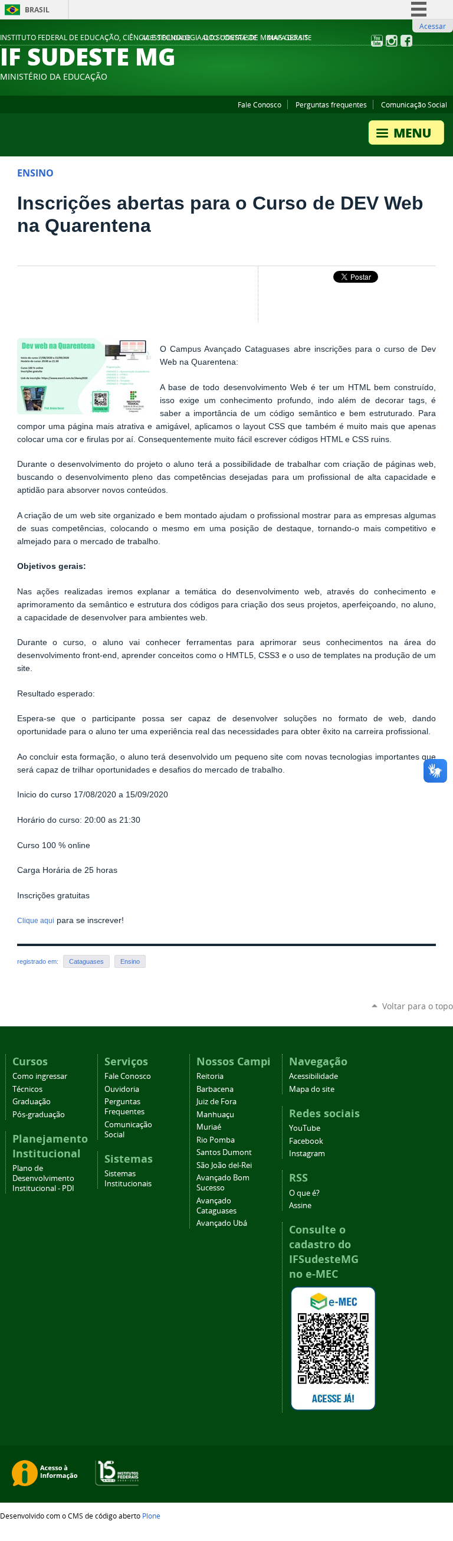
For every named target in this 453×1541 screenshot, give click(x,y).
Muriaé (208, 1127)
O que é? (304, 1193)
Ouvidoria (121, 1089)
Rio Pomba (215, 1140)
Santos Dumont (224, 1152)
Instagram (307, 1154)
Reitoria (210, 1076)
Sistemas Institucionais (128, 1179)
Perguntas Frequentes (124, 1107)
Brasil (37, 10)
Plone (151, 1515)
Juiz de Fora (216, 1102)
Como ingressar (39, 1076)
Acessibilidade (166, 38)
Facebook (306, 1141)
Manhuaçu (215, 1115)
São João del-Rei (224, 1165)
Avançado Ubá (221, 1223)
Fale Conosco (259, 104)
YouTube (304, 1128)
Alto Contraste (229, 38)
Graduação (31, 1102)
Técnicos (27, 1089)
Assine (300, 1205)
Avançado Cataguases (216, 1206)
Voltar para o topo (417, 1006)
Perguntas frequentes (331, 104)
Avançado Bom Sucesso (223, 1183)
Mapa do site (289, 38)
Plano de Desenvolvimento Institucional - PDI (43, 1178)
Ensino (130, 961)
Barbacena (215, 1089)
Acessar (432, 26)
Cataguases (86, 961)
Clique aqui (35, 921)
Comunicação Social (414, 104)
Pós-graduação (38, 1115)
